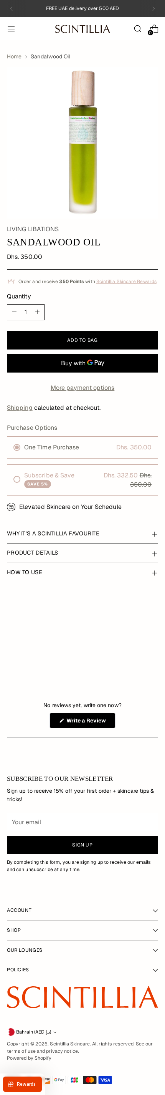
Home (14, 56)
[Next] (153, 8)
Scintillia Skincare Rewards (126, 281)
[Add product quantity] (37, 312)
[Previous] (11, 8)
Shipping (20, 408)
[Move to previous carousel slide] (146, 624)
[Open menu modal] (11, 29)
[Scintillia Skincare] (82, 29)
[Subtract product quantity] (14, 312)
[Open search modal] (137, 29)
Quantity (19, 296)
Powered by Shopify (29, 1058)
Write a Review (90, 722)
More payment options (83, 388)
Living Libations (33, 229)
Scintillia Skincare (70, 1044)
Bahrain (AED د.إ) (33, 1032)
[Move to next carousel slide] (146, 649)
